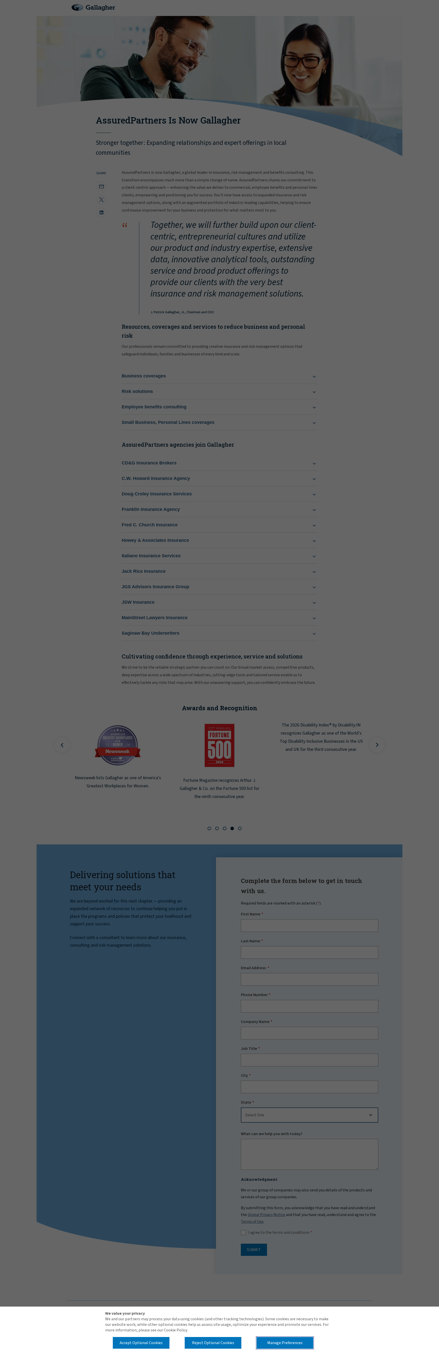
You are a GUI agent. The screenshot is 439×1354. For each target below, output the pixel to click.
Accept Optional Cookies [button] (141, 1343)
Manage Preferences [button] (285, 1343)
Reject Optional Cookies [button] (213, 1343)
